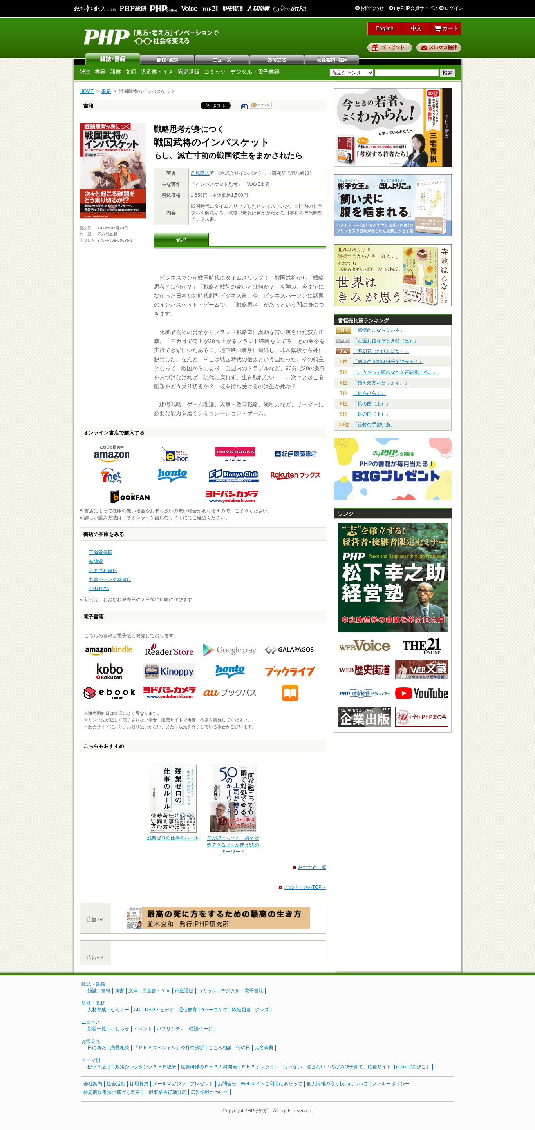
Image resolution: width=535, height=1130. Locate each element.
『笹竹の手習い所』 (374, 424)
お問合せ (227, 1083)
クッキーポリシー (391, 1083)
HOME (87, 91)
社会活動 (116, 1083)
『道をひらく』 (369, 393)
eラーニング (214, 1009)
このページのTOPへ (305, 887)
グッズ (262, 1009)
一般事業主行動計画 (165, 1092)
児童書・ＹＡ (157, 72)
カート (450, 28)
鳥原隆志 (200, 173)
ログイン (453, 8)
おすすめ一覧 (312, 867)
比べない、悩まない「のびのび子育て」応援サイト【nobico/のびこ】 (356, 1067)
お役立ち (277, 59)
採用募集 (139, 1083)
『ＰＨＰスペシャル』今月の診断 (169, 1047)
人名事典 (264, 1047)
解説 (181, 240)
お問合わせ (371, 8)
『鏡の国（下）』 (371, 414)
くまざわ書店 (103, 570)
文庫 (130, 72)
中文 (416, 28)
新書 (115, 72)
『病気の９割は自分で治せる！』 (388, 361)
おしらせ (119, 1029)
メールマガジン (169, 1083)
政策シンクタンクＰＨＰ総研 (145, 1067)
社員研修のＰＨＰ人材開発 (209, 1067)
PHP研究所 (152, 36)
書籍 (100, 72)
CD (137, 1009)
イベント (143, 1029)
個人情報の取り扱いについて (337, 1083)
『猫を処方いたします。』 (381, 382)
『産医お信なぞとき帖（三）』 (386, 340)
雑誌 (112, 59)
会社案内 (332, 59)
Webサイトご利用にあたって (271, 1083)
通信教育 (187, 1009)
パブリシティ (171, 1029)
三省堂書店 (100, 552)
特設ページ (201, 1029)
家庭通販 (189, 72)
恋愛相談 (119, 1047)
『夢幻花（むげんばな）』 (381, 351)
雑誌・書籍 (93, 984)
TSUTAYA (99, 588)
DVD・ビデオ (159, 1009)
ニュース (222, 59)
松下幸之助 (99, 1067)
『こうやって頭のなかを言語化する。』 (395, 372)
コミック (215, 72)
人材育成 (96, 1009)
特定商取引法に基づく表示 (111, 1092)
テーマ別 (90, 1060)
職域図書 (241, 1009)
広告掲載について (209, 1092)
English (385, 28)
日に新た (96, 1047)
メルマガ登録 (438, 47)
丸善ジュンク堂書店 (110, 579)
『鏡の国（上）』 (371, 404)
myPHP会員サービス (415, 8)
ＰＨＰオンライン (260, 1067)
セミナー (119, 1009)
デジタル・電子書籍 (255, 72)
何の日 (243, 1047)
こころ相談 (220, 1047)
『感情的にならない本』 (379, 330)
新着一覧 (96, 1029)
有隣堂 (96, 561)
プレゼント (389, 47)
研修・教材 (167, 59)
